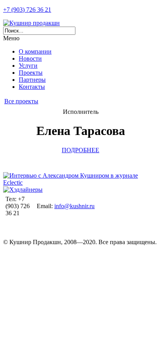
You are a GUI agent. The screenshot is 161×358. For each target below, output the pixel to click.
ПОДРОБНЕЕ (80, 150)
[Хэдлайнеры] (23, 189)
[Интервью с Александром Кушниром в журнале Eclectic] (80, 182)
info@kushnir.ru (74, 206)
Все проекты (21, 101)
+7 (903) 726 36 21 (27, 9)
